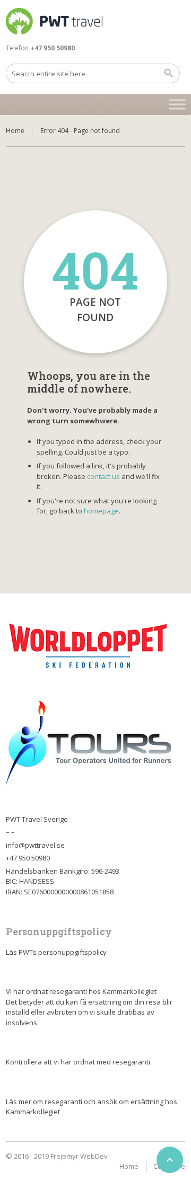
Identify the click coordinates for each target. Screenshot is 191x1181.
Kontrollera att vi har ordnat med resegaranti (78, 1062)
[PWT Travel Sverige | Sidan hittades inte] (54, 21)
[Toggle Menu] (177, 104)
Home (15, 130)
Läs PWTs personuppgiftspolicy (56, 952)
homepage (101, 511)
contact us (103, 476)
